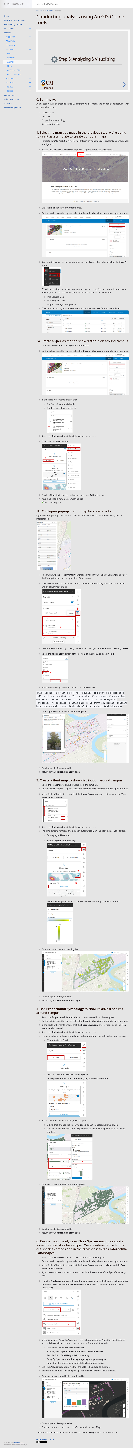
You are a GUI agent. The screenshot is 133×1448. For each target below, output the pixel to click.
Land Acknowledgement (14, 20)
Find (9, 53)
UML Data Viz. (14, 4)
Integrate (11, 57)
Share (9, 66)
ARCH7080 (10, 37)
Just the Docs (19, 1442)
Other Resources (11, 99)
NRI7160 (9, 87)
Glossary (8, 103)
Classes (7, 32)
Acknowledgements (12, 107)
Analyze (10, 62)
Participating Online (13, 24)
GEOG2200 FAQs (14, 70)
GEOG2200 (10, 49)
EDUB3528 (10, 45)
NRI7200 (9, 91)
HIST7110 (10, 82)
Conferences (9, 95)
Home (6, 16)
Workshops (9, 28)
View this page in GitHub (45, 1440)
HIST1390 (10, 78)
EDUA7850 (10, 41)
